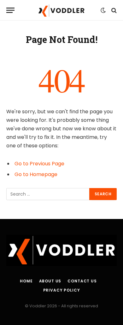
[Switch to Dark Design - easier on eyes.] (103, 10)
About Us (50, 281)
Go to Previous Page (39, 163)
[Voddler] (61, 10)
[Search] (113, 10)
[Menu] (10, 10)
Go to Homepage (36, 174)
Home (26, 281)
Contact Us (82, 281)
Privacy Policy (61, 290)
